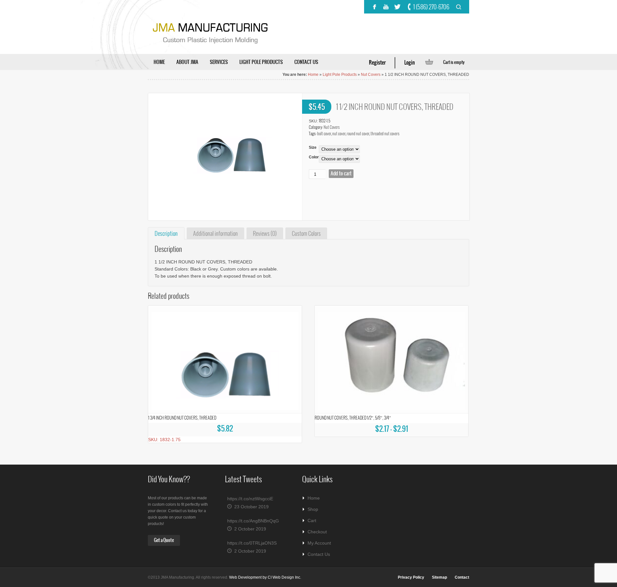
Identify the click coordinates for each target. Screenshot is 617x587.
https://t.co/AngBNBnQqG (253, 520)
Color (314, 157)
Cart (312, 520)
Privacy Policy (411, 577)
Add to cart (341, 173)
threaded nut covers (385, 134)
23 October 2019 (251, 506)
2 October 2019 (250, 528)
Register (377, 63)
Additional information (215, 234)
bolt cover (324, 134)
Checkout (317, 531)
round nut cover (358, 134)
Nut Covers (370, 74)
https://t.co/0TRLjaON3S (252, 543)
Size (313, 147)
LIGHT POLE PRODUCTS (261, 62)
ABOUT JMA (187, 62)
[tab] (166, 233)
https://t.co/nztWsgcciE (250, 498)
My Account (319, 543)
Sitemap (439, 577)
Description (166, 234)
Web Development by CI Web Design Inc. (265, 577)
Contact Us (319, 554)
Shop (313, 509)
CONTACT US (306, 62)
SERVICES (219, 62)
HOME (159, 62)
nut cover (338, 134)
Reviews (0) (265, 234)
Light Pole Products (340, 74)
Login (409, 63)
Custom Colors (306, 234)
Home (313, 74)
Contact (462, 577)
